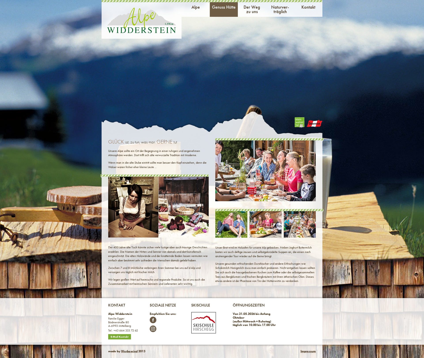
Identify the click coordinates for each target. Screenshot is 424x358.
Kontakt (308, 7)
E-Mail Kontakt (120, 337)
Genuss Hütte (224, 7)
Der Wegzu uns (252, 9)
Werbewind (129, 351)
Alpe (195, 7)
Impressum (308, 351)
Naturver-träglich (280, 9)
